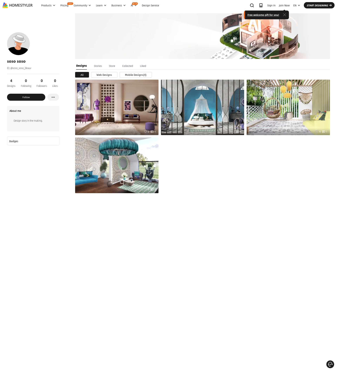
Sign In (271, 5)
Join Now (284, 5)
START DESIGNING (317, 5)
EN (294, 5)
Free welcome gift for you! (263, 14)
